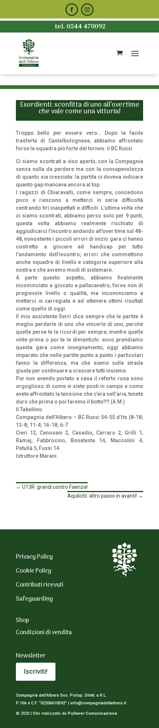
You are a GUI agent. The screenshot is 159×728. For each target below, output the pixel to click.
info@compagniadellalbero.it (98, 703)
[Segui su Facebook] (71, 9)
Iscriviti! (35, 671)
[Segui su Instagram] (87, 9)
